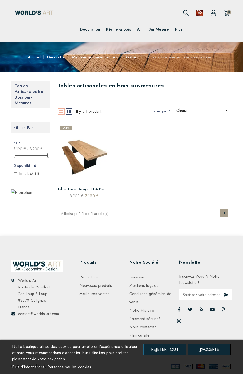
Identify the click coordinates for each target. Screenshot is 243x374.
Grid (61, 111)
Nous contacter (142, 327)
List (69, 111)
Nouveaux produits (95, 285)
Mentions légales (143, 285)
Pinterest (224, 311)
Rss (201, 311)
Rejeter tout (164, 349)
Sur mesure (159, 29)
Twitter (191, 311)
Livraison (136, 277)
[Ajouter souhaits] (70, 176)
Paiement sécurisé (145, 318)
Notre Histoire (141, 310)
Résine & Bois (118, 29)
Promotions (88, 277)
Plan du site (139, 335)
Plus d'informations (29, 367)
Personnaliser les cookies (69, 367)
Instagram (179, 322)
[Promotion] (21, 192)
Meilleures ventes (94, 293)
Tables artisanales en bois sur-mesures (29, 94)
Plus (178, 29)
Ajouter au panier (98, 176)
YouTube (212, 311)
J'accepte (209, 349)
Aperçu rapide (89, 176)
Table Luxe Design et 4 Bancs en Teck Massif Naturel (103, 189)
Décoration (90, 29)
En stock (29, 173)
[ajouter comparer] (79, 176)
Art (140, 29)
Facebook (179, 311)
